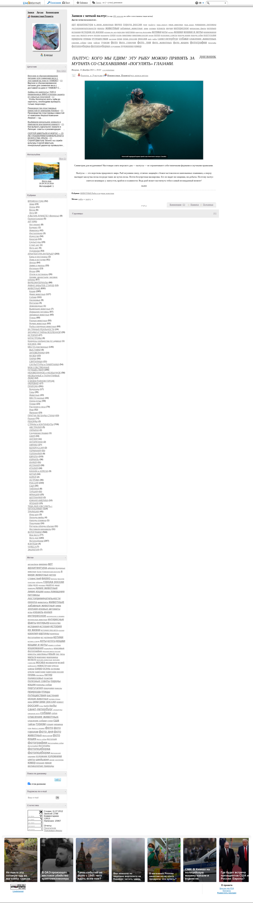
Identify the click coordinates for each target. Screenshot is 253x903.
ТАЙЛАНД (34, 489)
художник (41, 756)
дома (47, 591)
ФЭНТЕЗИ (33, 544)
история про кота (49, 630)
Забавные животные (39, 315)
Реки (31, 410)
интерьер (43, 622)
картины (44, 633)
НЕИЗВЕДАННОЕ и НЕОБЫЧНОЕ (44, 373)
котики (58, 637)
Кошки (32, 291)
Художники (34, 251)
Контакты (227, 891)
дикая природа (161, 25)
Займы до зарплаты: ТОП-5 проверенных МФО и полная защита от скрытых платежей (46, 94)
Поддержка (196, 3)
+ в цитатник (108, 69)
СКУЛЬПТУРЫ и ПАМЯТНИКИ (44, 364)
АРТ (29, 221)
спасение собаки (37, 720)
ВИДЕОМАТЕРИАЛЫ (38, 282)
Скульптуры (35, 242)
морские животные (44, 660)
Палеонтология (35, 219)
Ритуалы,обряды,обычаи (41, 526)
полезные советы (39, 681)
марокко (41, 657)
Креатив (33, 239)
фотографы (44, 745)
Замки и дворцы (37, 265)
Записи (31, 12)
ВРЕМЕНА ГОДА (36, 201)
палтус (88, 199)
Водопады (34, 389)
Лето (31, 213)
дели (35, 585)
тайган (31, 724)
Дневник (207, 57)
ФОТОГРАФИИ (35, 532)
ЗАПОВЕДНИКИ (37, 353)
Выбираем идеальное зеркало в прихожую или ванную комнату (44, 123)
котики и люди (34, 641)
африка (51, 568)
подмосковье (35, 678)
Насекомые (34, 300)
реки (36, 701)
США (31, 486)
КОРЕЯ (32, 477)
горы (30, 585)
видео (46, 578)
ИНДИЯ (33, 462)
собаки (45, 713)
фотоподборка (39, 749)
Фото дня (46, 181)
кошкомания (36, 648)
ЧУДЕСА (32, 547)
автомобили (33, 564)
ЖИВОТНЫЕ (34, 288)
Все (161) (61, 71)
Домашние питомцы (39, 312)
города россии (53, 582)
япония (40, 762)
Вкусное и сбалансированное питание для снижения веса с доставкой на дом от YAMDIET (43, 78)
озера (31, 668)
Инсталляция (36, 233)
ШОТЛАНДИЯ (36, 497)
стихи (50, 721)
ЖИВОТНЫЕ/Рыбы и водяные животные (97, 193)
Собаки (32, 297)
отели (31, 671)
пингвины (40, 675)
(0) (61, 81)
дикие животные (46, 588)
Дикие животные (37, 294)
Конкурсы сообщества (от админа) (44, 341)
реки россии (47, 701)
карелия (33, 633)
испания (33, 626)
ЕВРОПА (33, 456)
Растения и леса (37, 407)
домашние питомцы (205, 24)
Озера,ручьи (35, 401)
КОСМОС (32, 344)
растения (53, 695)
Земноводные (36, 306)
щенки (52, 760)
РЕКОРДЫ (33, 421)
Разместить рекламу (226, 893)
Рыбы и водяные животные (42, 326)
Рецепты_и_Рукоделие (92, 75)
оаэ (49, 665)
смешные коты (34, 713)
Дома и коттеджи (37, 259)
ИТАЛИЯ (33, 468)
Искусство (34, 236)
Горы (31, 392)
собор (54, 713)
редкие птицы (54, 699)
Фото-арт (33, 248)
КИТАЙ (33, 474)
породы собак (44, 684)
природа (34, 691)
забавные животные (41, 605)
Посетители (50, 828)
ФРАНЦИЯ (34, 494)
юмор (32, 762)
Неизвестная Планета (29, 16)
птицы (45, 691)
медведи (32, 659)
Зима (31, 204)
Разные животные (38, 320)
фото (49, 728)
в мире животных (45, 573)
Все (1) (62, 158)
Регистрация (55, 2)
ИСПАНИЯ (34, 465)
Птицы (32, 317)
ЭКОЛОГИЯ (33, 549)
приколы (58, 688)
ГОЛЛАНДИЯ (35, 453)
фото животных (162, 42)
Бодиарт (33, 227)
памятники (40, 672)
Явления (33, 412)
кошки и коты (38, 644)
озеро (38, 668)
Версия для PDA (227, 888)
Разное (31, 418)
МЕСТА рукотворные (38, 347)
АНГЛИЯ (33, 439)
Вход (67, 2)
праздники (48, 688)
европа (32, 602)
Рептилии (34, 303)
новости (42, 665)
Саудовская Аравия (39, 433)
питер (48, 674)
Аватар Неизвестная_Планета (46, 37)
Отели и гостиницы (38, 274)
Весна (32, 210)
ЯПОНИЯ (34, 503)
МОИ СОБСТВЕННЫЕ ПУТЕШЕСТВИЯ (38, 368)
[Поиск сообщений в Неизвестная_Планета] (58, 779)
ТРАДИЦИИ (33, 511)
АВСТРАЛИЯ (35, 427)
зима (58, 605)
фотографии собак (56, 743)
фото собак (41, 739)
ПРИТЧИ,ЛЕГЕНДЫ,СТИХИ (41, 415)
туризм (41, 724)
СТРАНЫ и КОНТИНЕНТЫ (40, 424)
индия (48, 612)
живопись (43, 602)
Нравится (195, 204)
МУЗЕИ (32, 356)
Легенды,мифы (36, 517)
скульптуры (57, 710)
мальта (32, 657)
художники (55, 756)
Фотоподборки (36, 541)
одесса (55, 665)
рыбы (53, 705)
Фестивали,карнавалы (40, 529)
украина (58, 724)
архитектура (37, 567)
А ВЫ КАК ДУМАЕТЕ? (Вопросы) (43, 216)
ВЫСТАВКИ (35, 350)
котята (51, 641)
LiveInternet (32, 3)
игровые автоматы (49, 608)
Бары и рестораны (38, 257)
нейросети (32, 666)
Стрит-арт (34, 245)
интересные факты (198, 28)
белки (39, 572)
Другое (32, 262)
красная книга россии (51, 651)
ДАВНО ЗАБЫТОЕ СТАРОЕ (41, 285)
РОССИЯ (33, 483)
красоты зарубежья (38, 654)
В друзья (48, 55)
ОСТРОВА (34, 480)
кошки (60, 641)
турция (49, 724)
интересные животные (37, 620)
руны (41, 706)
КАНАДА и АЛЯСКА (38, 471)
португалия (35, 688)
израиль (38, 612)
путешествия (37, 695)
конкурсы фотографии (143, 32)
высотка (61, 579)
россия (33, 705)
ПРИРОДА (33, 386)
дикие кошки (36, 591)
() (184, 204)
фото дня (46, 731)
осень (46, 668)
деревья (41, 585)
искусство (55, 622)
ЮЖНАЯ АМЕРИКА (38, 500)
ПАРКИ (32, 358)
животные (56, 602)
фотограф (52, 739)
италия (61, 630)
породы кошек (184, 35)
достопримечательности (44, 598)
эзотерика (59, 760)
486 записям (118, 16)
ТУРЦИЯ (33, 491)
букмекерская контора (51, 572)
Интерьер (34, 268)
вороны (54, 579)
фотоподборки (39, 752)
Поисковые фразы (53, 830)
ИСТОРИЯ (33, 335)
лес (57, 654)
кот (42, 637)
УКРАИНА (34, 430)
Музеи (32, 271)
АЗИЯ (32, 436)
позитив (48, 678)
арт (50, 564)
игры (30, 612)
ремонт (60, 702)
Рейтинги (84, 2)
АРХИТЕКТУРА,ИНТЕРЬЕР (41, 254)
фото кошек (181, 42)
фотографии (37, 742)
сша (56, 720)
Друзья (40, 12)
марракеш (52, 657)
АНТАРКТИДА (36, 442)
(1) (53, 97)
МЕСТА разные (36, 398)
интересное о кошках (55, 616)
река (30, 702)
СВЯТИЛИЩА (36, 361)
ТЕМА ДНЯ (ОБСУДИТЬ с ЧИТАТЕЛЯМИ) (40, 507)
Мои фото (34, 535)
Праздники (34, 523)
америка (43, 564)
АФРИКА (33, 445)
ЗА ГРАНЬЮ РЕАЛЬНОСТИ (41, 329)
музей (61, 662)
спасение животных (43, 717)
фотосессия (56, 753)
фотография (33, 746)
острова (55, 668)
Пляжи (32, 404)
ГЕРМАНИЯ (35, 451)
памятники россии (55, 672)
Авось (98, 2)
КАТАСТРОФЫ (35, 338)
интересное (37, 615)
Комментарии (52, 12)
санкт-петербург (40, 709)
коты (43, 641)
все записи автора (139, 75)
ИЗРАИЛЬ (34, 459)
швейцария (42, 759)
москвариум (51, 662)
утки (29, 728)
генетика (31, 582)
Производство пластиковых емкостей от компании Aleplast (43, 109)
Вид (201, 3)
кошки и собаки (54, 645)
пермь (32, 674)
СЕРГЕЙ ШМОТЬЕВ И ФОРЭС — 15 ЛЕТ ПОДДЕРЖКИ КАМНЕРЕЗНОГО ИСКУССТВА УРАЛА (46, 135)
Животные (34, 395)
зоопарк (33, 608)
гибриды (39, 582)
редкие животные (38, 698)
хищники (31, 756)
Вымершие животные (39, 309)
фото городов (127, 42)
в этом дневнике (38, 784)
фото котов (47, 736)
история (44, 626)
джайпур (50, 585)
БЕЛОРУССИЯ (36, 448)
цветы (31, 759)
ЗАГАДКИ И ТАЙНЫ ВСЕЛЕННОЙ (44, 332)
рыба (46, 706)
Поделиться (208, 204)
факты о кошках (38, 728)
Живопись (34, 230)
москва (40, 662)
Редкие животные (37, 323)
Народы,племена (37, 520)
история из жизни (92, 32)
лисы (62, 654)
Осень (32, 207)
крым (51, 653)
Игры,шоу (34, 514)
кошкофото (48, 648)
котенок (48, 637)
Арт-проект (34, 224)
